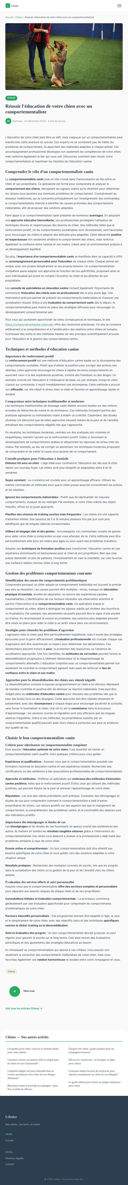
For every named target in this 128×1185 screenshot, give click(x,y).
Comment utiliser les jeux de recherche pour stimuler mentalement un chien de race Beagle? (93, 1072)
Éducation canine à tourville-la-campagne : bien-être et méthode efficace (33, 1087)
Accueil (9, 17)
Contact (9, 1164)
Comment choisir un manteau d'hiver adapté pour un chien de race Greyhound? (33, 1061)
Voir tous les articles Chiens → (23, 1008)
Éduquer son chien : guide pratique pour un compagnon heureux (91, 1050)
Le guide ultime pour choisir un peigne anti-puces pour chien (94, 1084)
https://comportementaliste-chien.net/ (29, 324)
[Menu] (119, 5)
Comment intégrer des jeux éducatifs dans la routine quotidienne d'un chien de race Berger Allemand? (31, 1074)
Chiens (19, 17)
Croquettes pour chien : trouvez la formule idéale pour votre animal (33, 1050)
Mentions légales (14, 1158)
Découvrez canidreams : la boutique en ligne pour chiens (92, 1061)
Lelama (11, 1117)
